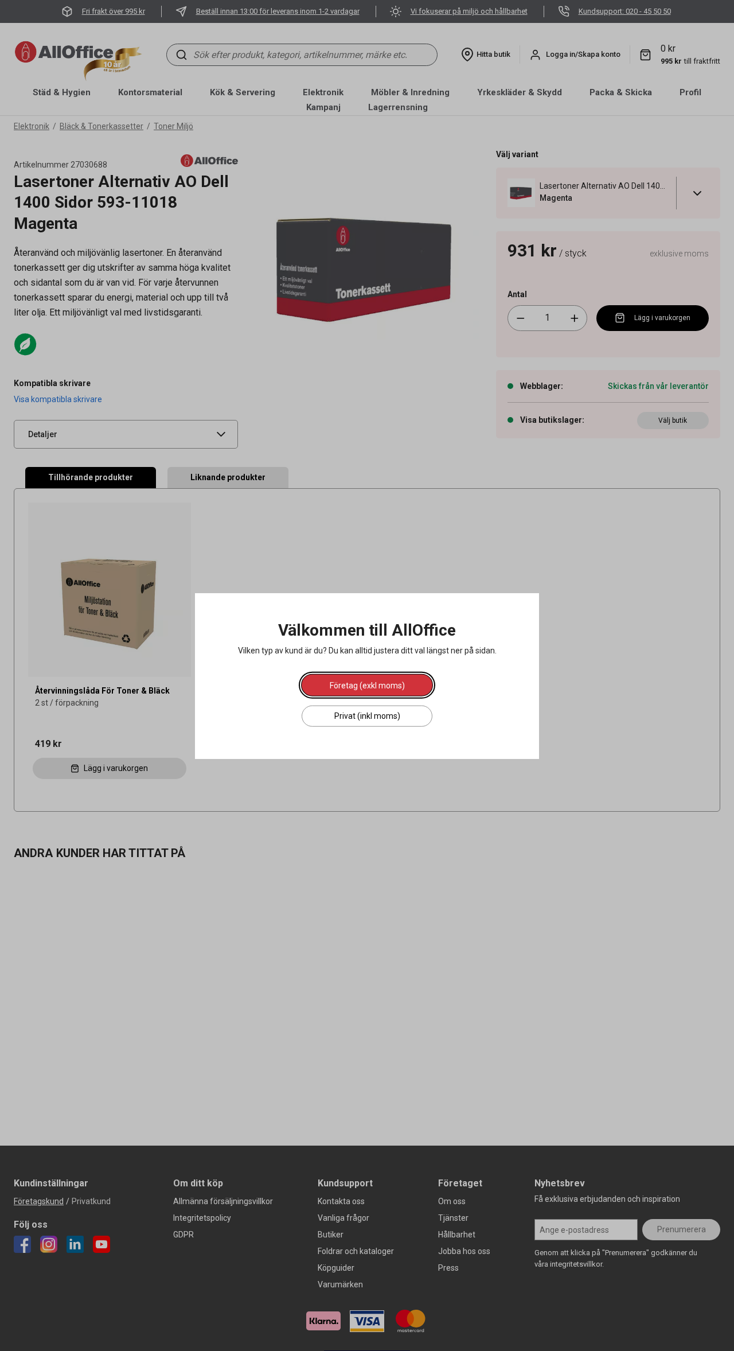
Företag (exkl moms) (367, 685)
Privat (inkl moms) (367, 715)
